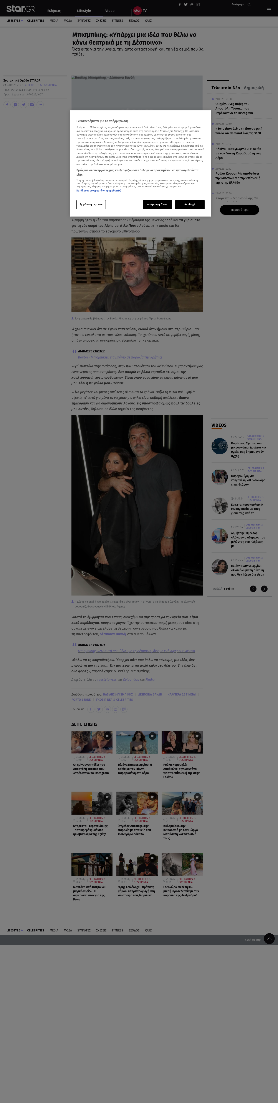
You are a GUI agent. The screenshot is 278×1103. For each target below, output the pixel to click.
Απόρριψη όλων (157, 204)
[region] (140, 163)
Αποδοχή (190, 204)
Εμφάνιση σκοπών (91, 204)
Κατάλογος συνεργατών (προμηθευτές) (98, 190)
